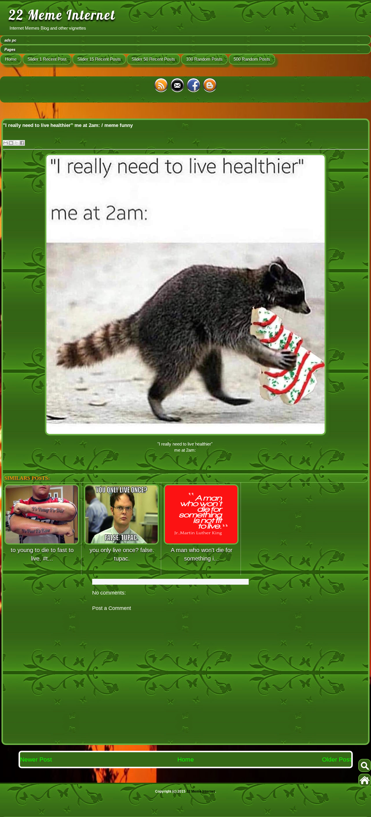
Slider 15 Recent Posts (99, 59)
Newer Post (36, 759)
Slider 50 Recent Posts (153, 59)
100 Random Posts (204, 59)
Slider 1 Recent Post (47, 59)
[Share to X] (16, 143)
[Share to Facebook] (22, 143)
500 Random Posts (252, 59)
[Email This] (5, 143)
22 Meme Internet (62, 14)
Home (11, 59)
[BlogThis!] (11, 143)
